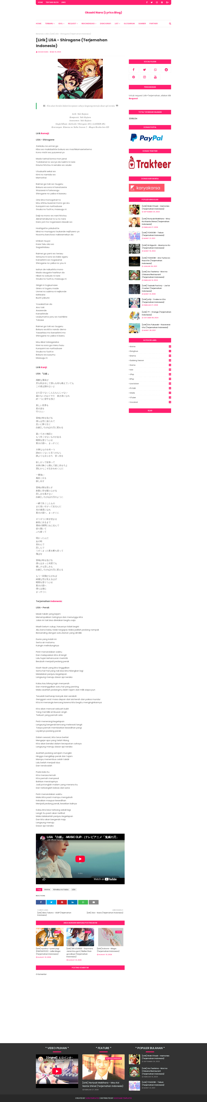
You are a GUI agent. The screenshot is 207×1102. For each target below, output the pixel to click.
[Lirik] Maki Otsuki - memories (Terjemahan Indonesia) (155, 207)
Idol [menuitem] (60, 23)
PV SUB (150, 388)
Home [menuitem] (38, 23)
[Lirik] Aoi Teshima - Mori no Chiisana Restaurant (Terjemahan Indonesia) (154, 274)
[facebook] (146, 2)
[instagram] (157, 2)
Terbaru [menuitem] (49, 23)
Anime (47, 889)
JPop (150, 374)
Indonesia (56, 601)
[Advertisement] (150, 458)
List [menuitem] (116, 23)
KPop (150, 379)
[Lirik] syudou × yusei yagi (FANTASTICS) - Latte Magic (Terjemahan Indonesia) (48, 951)
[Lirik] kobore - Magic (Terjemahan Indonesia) (108, 950)
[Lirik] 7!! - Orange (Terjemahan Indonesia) (156, 313)
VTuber (150, 397)
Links (63, 2)
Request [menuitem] (72, 23)
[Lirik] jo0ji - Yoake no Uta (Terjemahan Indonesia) (153, 300)
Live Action (150, 383)
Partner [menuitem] (153, 23)
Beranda (40, 34)
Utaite (150, 393)
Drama (150, 356)
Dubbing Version (150, 360)
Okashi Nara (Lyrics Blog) (103, 12)
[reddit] (166, 70)
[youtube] (155, 77)
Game (150, 365)
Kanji (44, 367)
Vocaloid (150, 402)
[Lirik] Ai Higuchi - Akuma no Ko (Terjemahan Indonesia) (156, 246)
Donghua (150, 351)
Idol (150, 370)
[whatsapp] (155, 70)
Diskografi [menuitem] (105, 23)
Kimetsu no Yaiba (60, 889)
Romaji (45, 133)
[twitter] (152, 2)
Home (40, 2)
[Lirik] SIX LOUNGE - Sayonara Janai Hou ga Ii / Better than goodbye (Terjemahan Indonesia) (79, 952)
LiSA (47, 34)
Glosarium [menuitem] (129, 23)
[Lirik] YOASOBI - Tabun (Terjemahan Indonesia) (153, 234)
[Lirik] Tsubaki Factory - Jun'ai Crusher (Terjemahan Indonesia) (156, 288)
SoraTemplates (92, 1098)
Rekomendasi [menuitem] (88, 23)
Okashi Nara (43, 52)
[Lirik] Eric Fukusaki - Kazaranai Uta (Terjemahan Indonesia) (156, 326)
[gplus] (167, 2)
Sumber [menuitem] (142, 23)
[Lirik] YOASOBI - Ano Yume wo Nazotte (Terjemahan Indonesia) (156, 261)
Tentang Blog (52, 2)
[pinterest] (162, 2)
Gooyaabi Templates (123, 1098)
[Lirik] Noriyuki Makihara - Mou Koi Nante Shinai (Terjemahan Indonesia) (156, 221)
